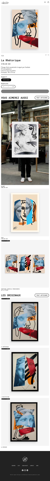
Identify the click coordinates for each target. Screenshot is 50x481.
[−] (3, 86)
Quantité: (5, 83)
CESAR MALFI (25, 465)
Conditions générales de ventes (34, 474)
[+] (13, 86)
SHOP (37, 465)
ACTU (19, 465)
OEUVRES (13, 465)
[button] (25, 29)
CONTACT (32, 465)
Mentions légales (13, 474)
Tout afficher (41, 98)
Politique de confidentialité (22, 474)
